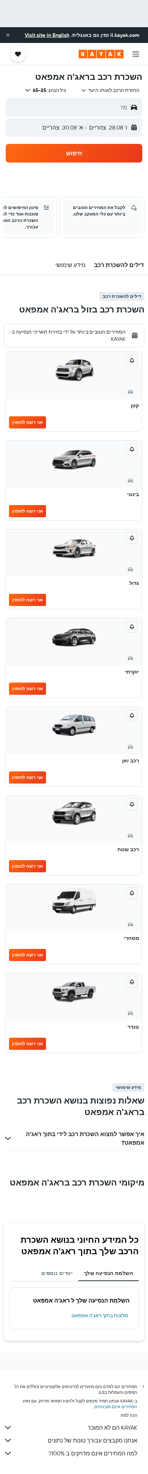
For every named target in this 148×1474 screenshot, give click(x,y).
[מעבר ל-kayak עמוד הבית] (101, 54)
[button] (8, 35)
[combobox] (110, 90)
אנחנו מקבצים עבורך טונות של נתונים (92, 1440)
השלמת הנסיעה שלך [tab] (108, 1273)
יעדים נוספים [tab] (57, 1273)
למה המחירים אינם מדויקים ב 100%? (92, 1453)
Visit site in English (47, 35)
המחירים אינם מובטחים (115, 1406)
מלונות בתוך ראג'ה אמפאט (99, 1315)
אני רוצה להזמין (27, 422)
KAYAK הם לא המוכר (112, 1427)
